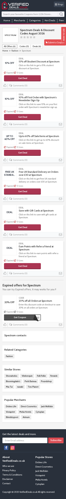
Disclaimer (7, 479)
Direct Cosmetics (29, 406)
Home (7, 20)
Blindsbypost (12, 417)
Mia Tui (9, 386)
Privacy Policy (9, 470)
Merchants (19, 20)
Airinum (26, 417)
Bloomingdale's (13, 381)
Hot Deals (50, 20)
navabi (20, 386)
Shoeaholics (11, 376)
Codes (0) (24, 46)
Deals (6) (37, 46)
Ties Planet (33, 386)
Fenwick (53, 376)
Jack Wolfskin (47, 406)
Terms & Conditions (12, 474)
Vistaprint (10, 412)
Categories (35, 20)
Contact (6, 483)
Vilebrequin (27, 376)
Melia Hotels (25, 412)
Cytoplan (40, 412)
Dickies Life (11, 406)
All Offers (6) (10, 46)
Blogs (60, 4)
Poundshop (46, 381)
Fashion (15, 50)
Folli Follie (41, 376)
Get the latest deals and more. (19, 434)
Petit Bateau (31, 381)
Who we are (8, 466)
